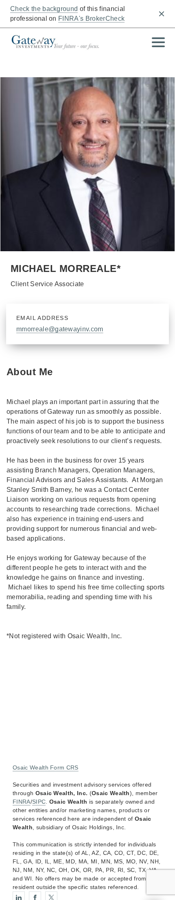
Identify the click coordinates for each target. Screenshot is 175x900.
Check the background (44, 8)
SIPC (39, 801)
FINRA (22, 801)
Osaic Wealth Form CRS (46, 767)
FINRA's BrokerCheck (91, 18)
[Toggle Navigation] (158, 42)
